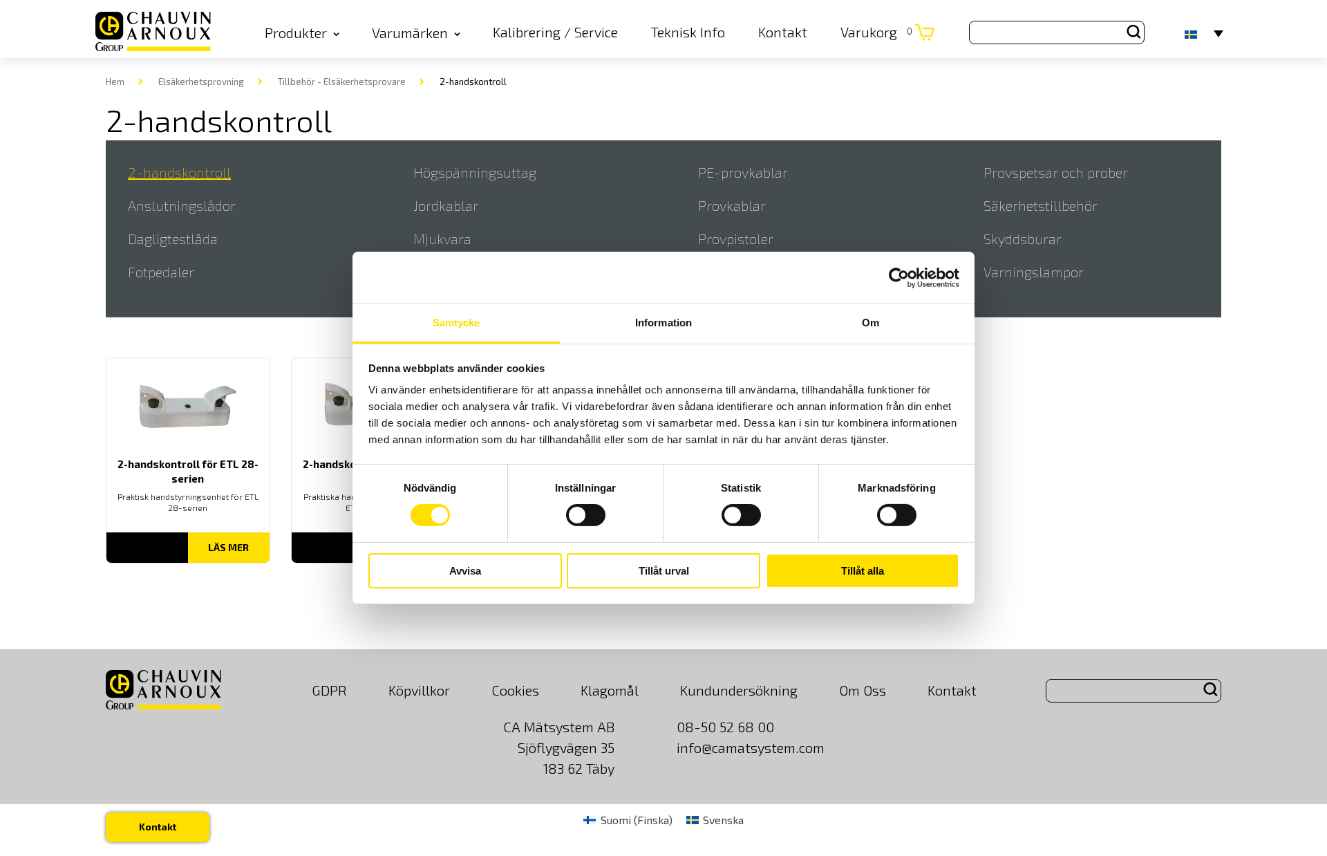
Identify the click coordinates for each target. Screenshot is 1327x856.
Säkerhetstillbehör (1041, 205)
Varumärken (410, 32)
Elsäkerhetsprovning (201, 81)
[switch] (585, 515)
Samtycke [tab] (456, 322)
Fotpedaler (161, 271)
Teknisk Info (688, 32)
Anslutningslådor (182, 205)
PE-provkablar (743, 172)
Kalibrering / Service (555, 32)
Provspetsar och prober (1056, 172)
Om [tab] (870, 322)
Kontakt (782, 32)
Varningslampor (1034, 271)
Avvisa (465, 571)
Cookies (515, 690)
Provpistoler (735, 238)
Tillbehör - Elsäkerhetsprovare (342, 81)
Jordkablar (445, 205)
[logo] (153, 32)
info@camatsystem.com (751, 747)
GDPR (329, 690)
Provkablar (732, 205)
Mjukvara (442, 238)
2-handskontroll (179, 172)
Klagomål (610, 690)
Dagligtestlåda (173, 238)
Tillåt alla (862, 571)
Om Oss (862, 690)
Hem (115, 81)
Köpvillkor (419, 690)
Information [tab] (663, 322)
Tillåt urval (664, 571)
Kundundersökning (739, 690)
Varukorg (876, 32)
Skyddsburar (1023, 238)
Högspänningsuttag (474, 172)
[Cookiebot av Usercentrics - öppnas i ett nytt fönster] (898, 277)
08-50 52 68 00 (725, 726)
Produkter (296, 32)
